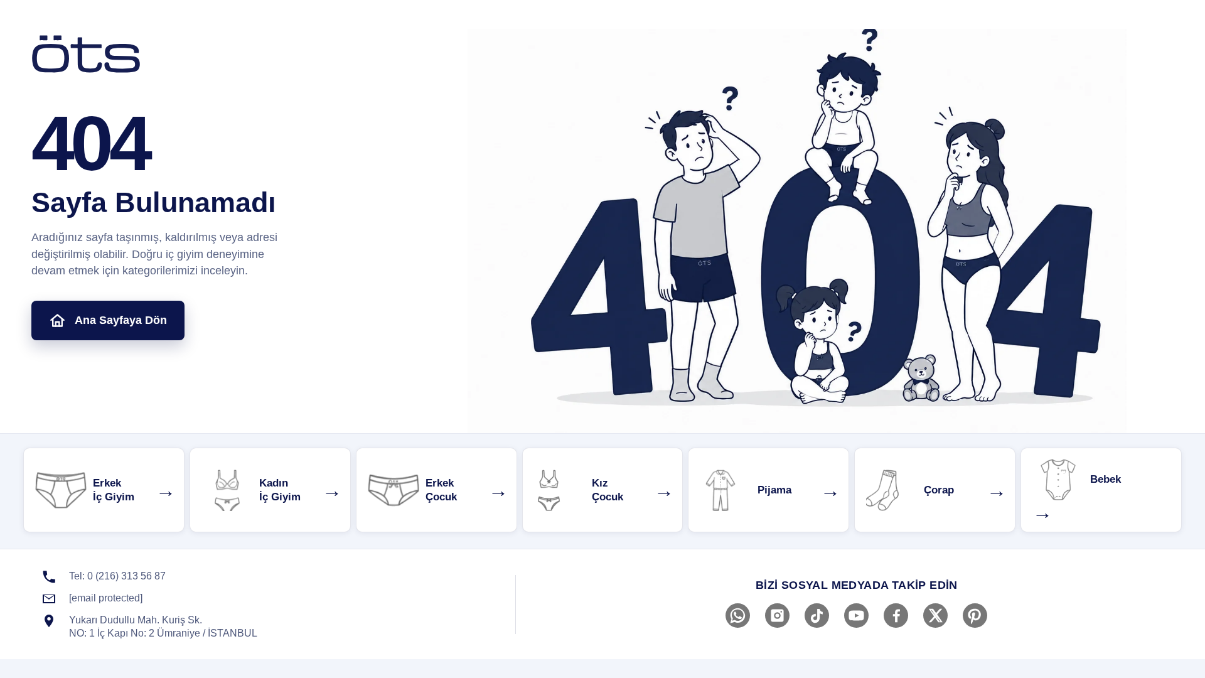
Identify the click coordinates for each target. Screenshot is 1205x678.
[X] (935, 615)
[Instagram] (777, 615)
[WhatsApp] (737, 615)
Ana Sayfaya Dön (121, 320)
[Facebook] (895, 615)
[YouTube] (856, 615)
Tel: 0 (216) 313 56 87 (117, 576)
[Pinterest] (974, 615)
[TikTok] (816, 615)
